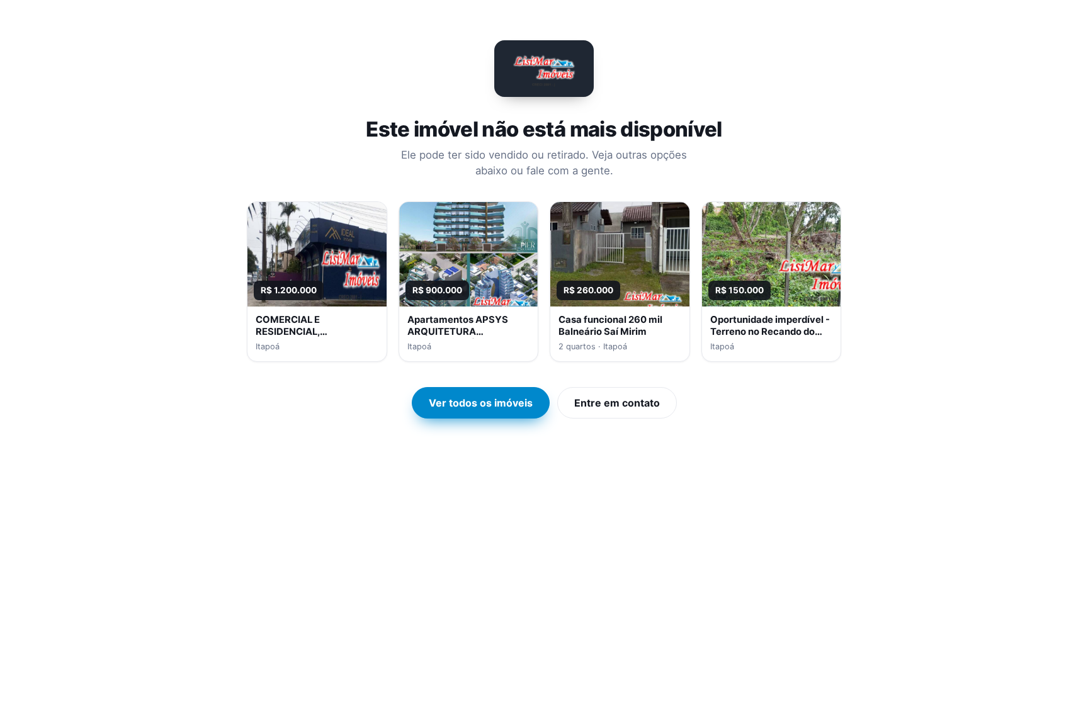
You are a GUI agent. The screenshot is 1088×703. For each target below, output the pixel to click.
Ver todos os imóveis (481, 402)
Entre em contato (617, 402)
